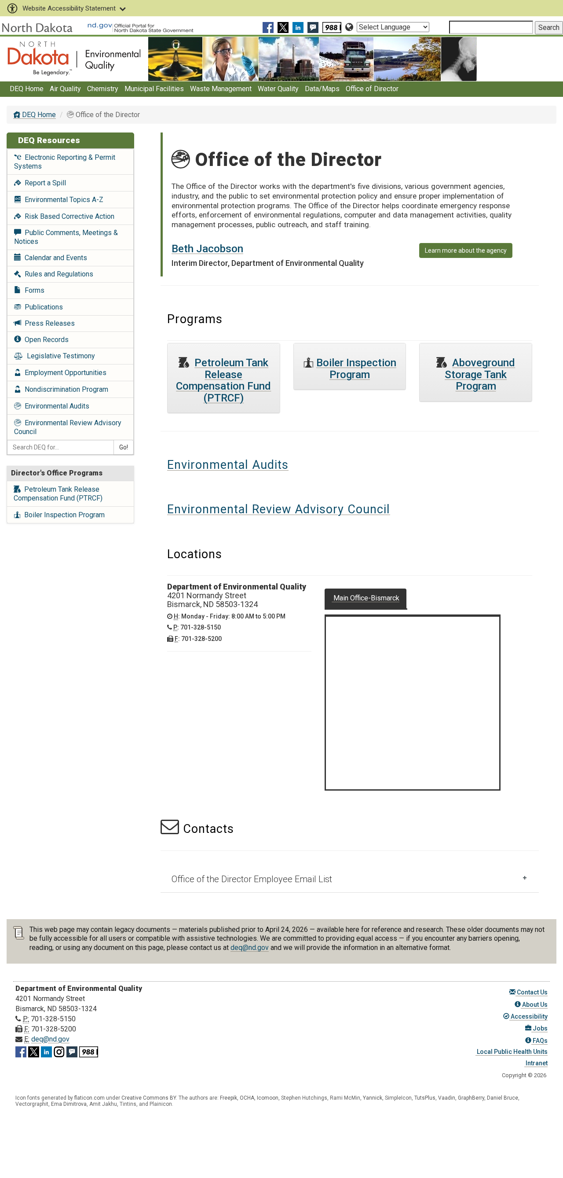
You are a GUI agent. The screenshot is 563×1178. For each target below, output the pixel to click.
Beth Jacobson (207, 249)
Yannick (372, 1098)
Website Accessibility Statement (69, 8)
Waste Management (221, 89)
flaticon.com (89, 1098)
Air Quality (65, 89)
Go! (123, 447)
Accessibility (528, 1016)
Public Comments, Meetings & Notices (66, 237)
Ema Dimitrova (69, 1104)
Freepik (228, 1098)
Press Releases (48, 323)
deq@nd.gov (249, 947)
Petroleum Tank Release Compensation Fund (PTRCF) (58, 493)
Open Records (45, 339)
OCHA (247, 1098)
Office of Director (372, 89)
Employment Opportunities (63, 372)
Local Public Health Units (511, 1051)
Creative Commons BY (148, 1098)
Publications (42, 307)
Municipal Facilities (154, 89)
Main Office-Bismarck (365, 598)
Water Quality (278, 89)
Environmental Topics (62, 199)
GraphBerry (471, 1098)
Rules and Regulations (57, 274)
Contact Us (531, 992)
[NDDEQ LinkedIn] (299, 27)
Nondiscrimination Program (64, 389)
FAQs (539, 1040)
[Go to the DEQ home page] (74, 58)
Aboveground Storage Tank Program (480, 374)
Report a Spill (43, 183)
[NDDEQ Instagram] (59, 1050)
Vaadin (446, 1098)
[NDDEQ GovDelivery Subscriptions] (314, 27)
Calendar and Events (54, 258)
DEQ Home (27, 89)
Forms (32, 290)
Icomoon (267, 1098)
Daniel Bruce (502, 1098)
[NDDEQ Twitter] (284, 27)
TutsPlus (424, 1098)
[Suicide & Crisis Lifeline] (333, 27)
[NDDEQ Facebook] (269, 27)
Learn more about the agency (466, 250)
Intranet (536, 1063)
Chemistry (102, 89)
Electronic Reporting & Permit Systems (64, 161)
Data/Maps (322, 89)
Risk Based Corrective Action (67, 216)
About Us (534, 1004)
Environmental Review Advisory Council (67, 427)
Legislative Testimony (59, 356)
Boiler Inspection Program (63, 515)
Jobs (539, 1028)
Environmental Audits (55, 406)
